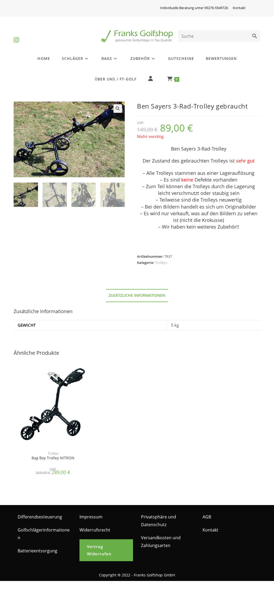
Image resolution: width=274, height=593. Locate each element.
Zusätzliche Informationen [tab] (137, 295)
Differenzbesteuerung (40, 517)
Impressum (90, 517)
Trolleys (161, 262)
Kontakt (239, 7)
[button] (117, 108)
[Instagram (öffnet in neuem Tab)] (16, 35)
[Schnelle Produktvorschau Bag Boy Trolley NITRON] (90, 370)
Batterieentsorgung (37, 551)
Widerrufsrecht (94, 530)
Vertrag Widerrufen (99, 550)
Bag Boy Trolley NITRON (53, 457)
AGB (207, 517)
